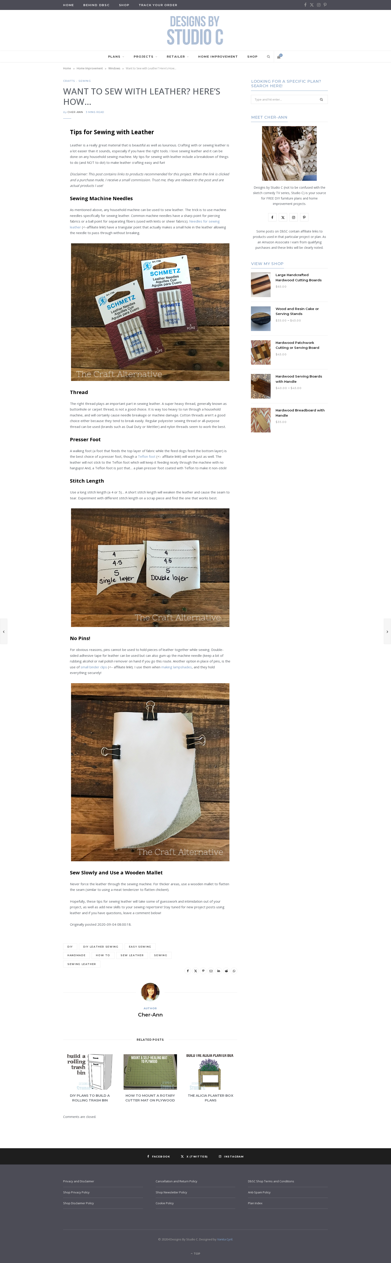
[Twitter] (40, 156)
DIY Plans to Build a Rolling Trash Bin (90, 1097)
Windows (114, 68)
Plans (114, 56)
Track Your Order (158, 5)
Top (196, 1253)
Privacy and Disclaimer (78, 1181)
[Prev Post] (3, 631)
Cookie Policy (165, 1203)
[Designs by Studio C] (195, 30)
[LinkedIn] (40, 190)
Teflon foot (146, 456)
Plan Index (255, 1203)
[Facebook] (40, 144)
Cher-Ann (75, 112)
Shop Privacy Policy (76, 1192)
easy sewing (140, 946)
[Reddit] (40, 202)
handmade (76, 955)
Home (67, 68)
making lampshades (176, 667)
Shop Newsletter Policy (171, 1192)
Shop (124, 5)
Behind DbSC (96, 5)
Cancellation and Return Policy (176, 1181)
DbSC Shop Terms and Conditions (271, 1181)
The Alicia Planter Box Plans (210, 1097)
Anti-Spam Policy (259, 1192)
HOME (68, 5)
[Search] (268, 56)
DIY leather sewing (101, 946)
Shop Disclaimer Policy (78, 1203)
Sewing (85, 80)
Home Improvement (218, 56)
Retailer (176, 56)
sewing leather (81, 964)
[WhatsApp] (40, 213)
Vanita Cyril (224, 1239)
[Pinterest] (40, 167)
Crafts (69, 80)
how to (103, 955)
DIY (70, 946)
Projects (143, 56)
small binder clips (94, 667)
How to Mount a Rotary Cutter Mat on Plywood (150, 1097)
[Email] (40, 179)
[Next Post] (387, 631)
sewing (160, 955)
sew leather (132, 955)
